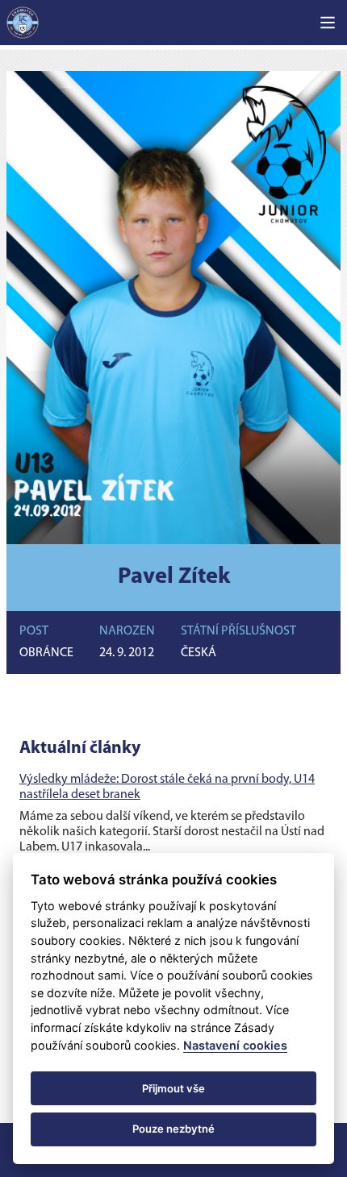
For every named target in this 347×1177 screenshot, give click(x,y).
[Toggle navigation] (328, 22)
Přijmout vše (173, 1088)
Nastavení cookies (235, 1045)
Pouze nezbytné (173, 1128)
